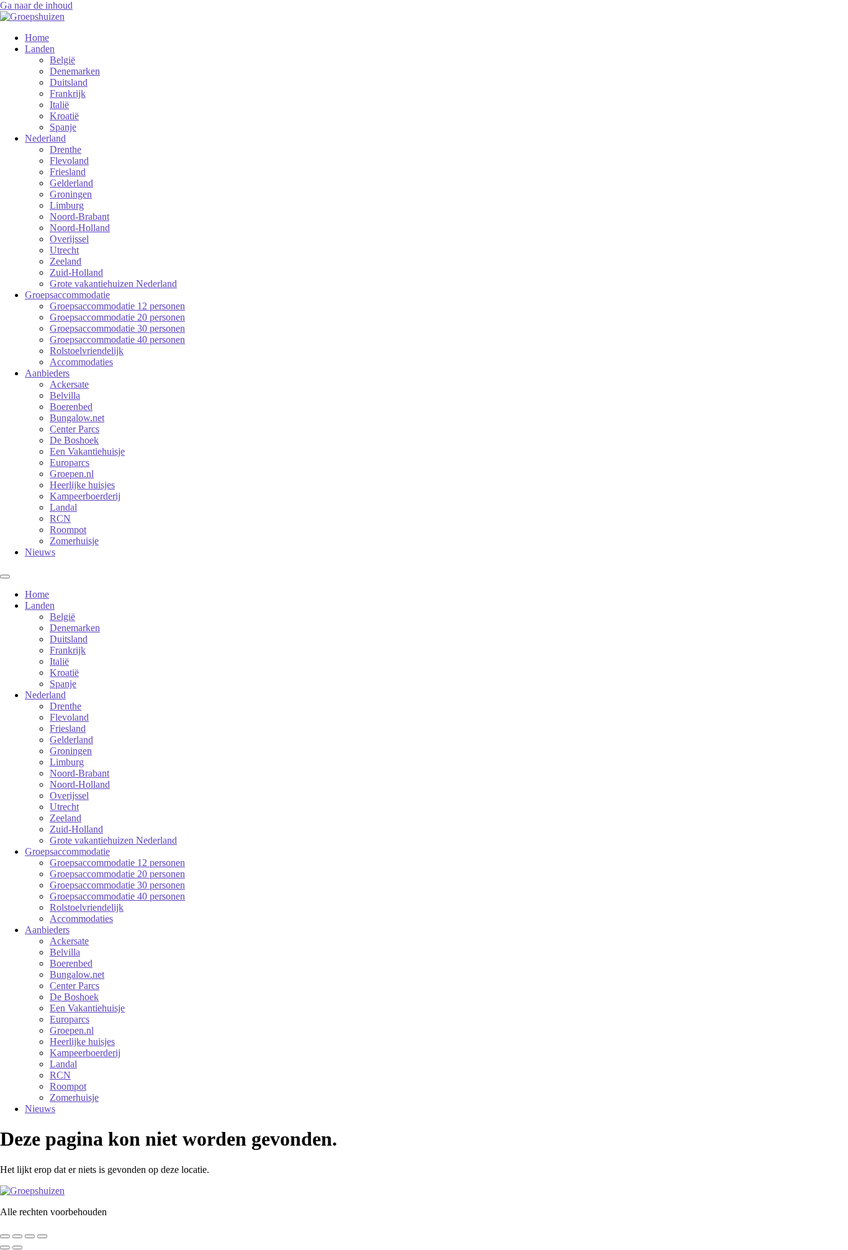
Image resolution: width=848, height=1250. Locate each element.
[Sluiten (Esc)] (42, 1236)
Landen (40, 48)
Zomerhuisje (74, 541)
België (62, 60)
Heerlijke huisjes (82, 485)
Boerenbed (71, 406)
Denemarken (75, 71)
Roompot (68, 529)
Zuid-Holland (76, 272)
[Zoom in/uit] (5, 1236)
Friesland (68, 172)
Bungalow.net (77, 418)
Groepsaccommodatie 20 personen (117, 317)
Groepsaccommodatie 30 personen (117, 328)
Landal (63, 507)
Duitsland (69, 82)
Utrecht (64, 250)
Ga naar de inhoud (36, 5)
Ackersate (69, 384)
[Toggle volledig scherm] (17, 1236)
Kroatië (64, 116)
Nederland (45, 138)
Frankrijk (68, 93)
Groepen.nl (72, 473)
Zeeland (65, 261)
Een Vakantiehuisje (87, 451)
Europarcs (69, 462)
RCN (60, 518)
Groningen (71, 194)
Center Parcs (74, 429)
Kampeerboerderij (85, 496)
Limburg (67, 205)
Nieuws (40, 552)
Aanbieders (47, 373)
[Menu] (5, 576)
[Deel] (30, 1236)
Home (37, 37)
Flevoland (69, 160)
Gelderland (71, 183)
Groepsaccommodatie (67, 295)
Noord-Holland (80, 227)
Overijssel (69, 239)
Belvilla (65, 395)
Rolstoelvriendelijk (87, 350)
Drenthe (65, 149)
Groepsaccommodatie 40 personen (117, 339)
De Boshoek (74, 440)
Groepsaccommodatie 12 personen (117, 306)
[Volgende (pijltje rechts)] (17, 1247)
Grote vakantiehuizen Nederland (113, 283)
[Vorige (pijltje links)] (5, 1247)
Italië (59, 104)
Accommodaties (81, 362)
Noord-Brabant (79, 216)
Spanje (63, 127)
